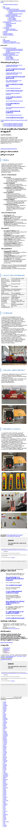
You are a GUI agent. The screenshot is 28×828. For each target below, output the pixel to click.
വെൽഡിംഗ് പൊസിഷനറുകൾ (13, 16)
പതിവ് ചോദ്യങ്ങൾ (8, 33)
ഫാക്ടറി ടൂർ (8, 26)
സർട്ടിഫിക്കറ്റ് (9, 25)
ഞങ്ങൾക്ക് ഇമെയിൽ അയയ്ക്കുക (9, 148)
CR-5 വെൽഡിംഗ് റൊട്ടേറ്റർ (14, 585)
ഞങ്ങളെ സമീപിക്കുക (8, 34)
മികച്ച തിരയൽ (9, 657)
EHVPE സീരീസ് (12, 19)
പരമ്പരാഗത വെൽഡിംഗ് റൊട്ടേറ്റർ (16, 10)
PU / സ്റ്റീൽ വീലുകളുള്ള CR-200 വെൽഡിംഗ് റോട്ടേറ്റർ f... (15, 612)
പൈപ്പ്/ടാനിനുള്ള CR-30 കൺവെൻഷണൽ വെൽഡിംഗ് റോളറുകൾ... (15, 579)
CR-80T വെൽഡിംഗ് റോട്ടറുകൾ (15, 618)
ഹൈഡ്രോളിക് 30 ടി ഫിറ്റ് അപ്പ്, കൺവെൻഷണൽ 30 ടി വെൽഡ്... (15, 603)
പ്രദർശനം (8, 24)
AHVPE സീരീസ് (12, 18)
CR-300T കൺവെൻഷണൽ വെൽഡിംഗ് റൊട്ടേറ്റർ (14, 592)
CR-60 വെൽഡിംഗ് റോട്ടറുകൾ (14, 117)
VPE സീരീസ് (11, 17)
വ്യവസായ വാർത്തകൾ (12, 30)
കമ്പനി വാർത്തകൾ (10, 29)
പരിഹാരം (5, 31)
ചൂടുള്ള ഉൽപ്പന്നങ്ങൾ (10, 656)
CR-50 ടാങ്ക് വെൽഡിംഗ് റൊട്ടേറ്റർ (15, 535)
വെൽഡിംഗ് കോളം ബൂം (11, 14)
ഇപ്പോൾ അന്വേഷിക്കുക (7, 642)
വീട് (4, 6)
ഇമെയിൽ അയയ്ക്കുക (6, 659)
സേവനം (5, 32)
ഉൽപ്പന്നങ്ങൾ (6, 7)
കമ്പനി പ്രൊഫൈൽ (11, 23)
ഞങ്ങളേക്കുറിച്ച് (7, 22)
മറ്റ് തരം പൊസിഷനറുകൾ (14, 20)
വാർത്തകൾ (6, 27)
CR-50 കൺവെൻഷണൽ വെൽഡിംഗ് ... (13, 111)
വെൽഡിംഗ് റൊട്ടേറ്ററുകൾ (12, 9)
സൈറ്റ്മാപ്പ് (19, 656)
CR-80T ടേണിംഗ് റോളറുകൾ (14, 90)
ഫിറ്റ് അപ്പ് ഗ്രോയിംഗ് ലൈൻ (15, 13)
